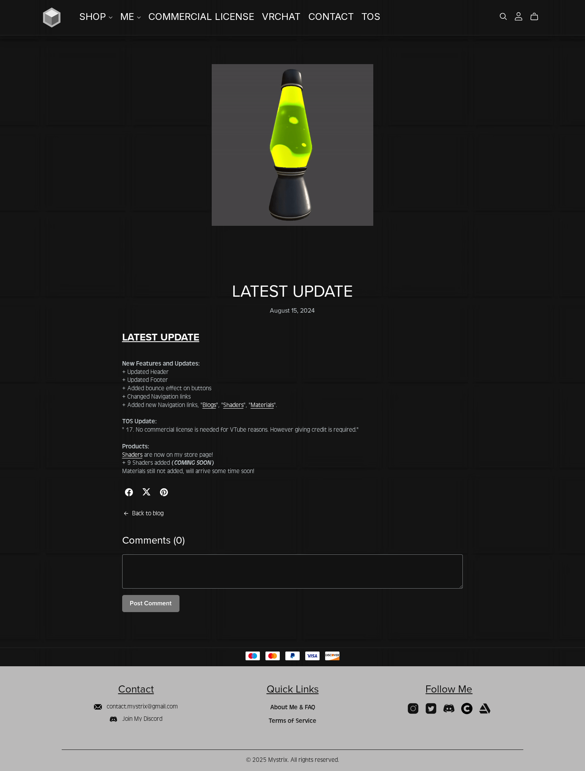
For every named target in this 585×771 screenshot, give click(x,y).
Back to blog (148, 513)
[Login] (518, 16)
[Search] (503, 16)
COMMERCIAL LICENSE (201, 17)
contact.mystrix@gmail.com (141, 706)
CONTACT (331, 17)
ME (128, 17)
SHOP (94, 17)
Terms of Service (292, 721)
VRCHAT (281, 17)
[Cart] (537, 17)
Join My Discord (141, 719)
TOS (370, 17)
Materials (262, 405)
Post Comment (151, 603)
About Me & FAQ (292, 707)
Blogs (209, 405)
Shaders (233, 405)
